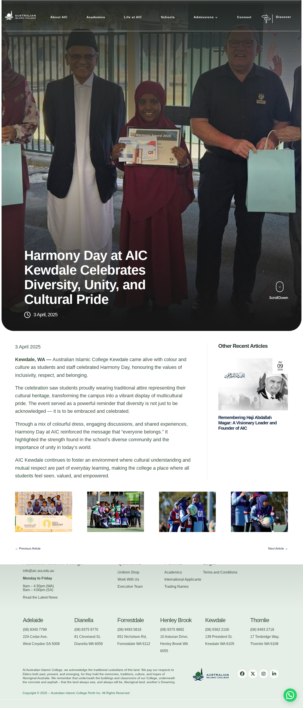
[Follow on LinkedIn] (274, 673)
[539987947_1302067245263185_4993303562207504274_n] (115, 530)
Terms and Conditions (220, 572)
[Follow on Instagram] (263, 673)
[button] (290, 695)
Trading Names (176, 586)
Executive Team (130, 586)
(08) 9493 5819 (129, 630)
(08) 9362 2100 (217, 630)
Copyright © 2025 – (36, 693)
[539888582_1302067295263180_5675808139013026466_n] (187, 530)
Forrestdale (130, 620)
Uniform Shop (128, 572)
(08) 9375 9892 (172, 630)
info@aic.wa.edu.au (38, 571)
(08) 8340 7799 (35, 630)
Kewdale (215, 620)
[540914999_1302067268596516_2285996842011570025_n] (43, 530)
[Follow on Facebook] (242, 673)
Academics (173, 572)
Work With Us (128, 579)
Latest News (48, 597)
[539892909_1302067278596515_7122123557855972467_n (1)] (259, 530)
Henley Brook (176, 620)
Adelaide (33, 620)
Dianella (83, 620)
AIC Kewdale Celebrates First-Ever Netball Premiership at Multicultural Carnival (246, 423)
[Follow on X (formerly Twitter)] (252, 673)
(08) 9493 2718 (262, 630)
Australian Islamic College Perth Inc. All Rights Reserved (90, 693)
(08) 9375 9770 (86, 630)
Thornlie (259, 620)
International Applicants (182, 579)
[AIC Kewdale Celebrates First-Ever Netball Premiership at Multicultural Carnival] (253, 384)
